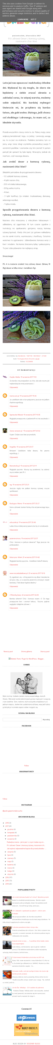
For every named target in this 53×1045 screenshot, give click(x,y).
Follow (26, 765)
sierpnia (10, 852)
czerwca (10, 858)
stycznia (10, 874)
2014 (7, 884)
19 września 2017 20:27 (31, 503)
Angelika (13, 447)
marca (9, 868)
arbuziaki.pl (14, 522)
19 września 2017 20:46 (27, 522)
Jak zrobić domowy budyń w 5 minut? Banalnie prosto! (30, 897)
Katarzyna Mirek (16, 557)
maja (9, 861)
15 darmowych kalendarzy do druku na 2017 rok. (28, 957)
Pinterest (37, 356)
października (12, 835)
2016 (7, 877)
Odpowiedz (14, 387)
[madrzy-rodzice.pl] (26, 1035)
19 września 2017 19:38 (32, 414)
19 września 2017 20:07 (25, 447)
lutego (9, 871)
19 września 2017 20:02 (31, 431)
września (11, 839)
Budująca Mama (16, 503)
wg (11, 484)
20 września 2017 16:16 (36, 573)
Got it (33, 19)
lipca (9, 855)
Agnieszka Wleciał (16, 414)
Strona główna (26, 651)
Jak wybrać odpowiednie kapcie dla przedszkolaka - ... (26, 848)
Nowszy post (8, 651)
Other (44, 356)
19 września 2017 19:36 (28, 396)
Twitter (29, 356)
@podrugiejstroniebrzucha (12, 811)
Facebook (21, 356)
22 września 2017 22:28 (30, 595)
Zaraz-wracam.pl (16, 431)
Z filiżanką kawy (15, 595)
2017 (7, 826)
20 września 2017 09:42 (31, 557)
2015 (7, 880)
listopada (11, 832)
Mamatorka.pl (15, 466)
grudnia (10, 829)
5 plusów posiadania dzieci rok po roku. (25, 927)
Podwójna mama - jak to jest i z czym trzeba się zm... (26, 842)
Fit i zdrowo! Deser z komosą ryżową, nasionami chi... (26, 845)
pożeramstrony (15, 538)
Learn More (23, 19)
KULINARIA (29, 361)
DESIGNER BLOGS (33, 1043)
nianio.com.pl (14, 396)
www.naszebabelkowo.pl (19, 573)
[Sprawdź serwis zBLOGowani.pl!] (26, 1020)
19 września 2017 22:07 (29, 538)
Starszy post (45, 651)
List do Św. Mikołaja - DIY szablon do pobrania (28, 987)
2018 (7, 823)
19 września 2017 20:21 (21, 484)
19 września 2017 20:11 (28, 466)
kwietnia (10, 864)
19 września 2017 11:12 (28, 377)
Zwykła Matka (15, 377)
